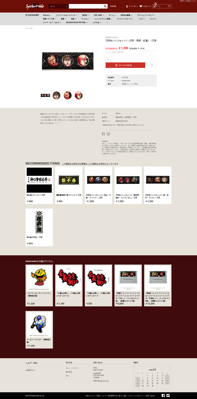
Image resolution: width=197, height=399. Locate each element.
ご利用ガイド (30, 370)
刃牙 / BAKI (98, 15)
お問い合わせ (150, 396)
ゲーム (111, 15)
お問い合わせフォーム (101, 381)
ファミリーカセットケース (65, 15)
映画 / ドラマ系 (48, 19)
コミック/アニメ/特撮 (102, 19)
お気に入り (147, 6)
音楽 (72, 19)
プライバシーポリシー (136, 396)
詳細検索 (113, 6)
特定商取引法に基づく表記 (117, 396)
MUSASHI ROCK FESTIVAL (76, 22)
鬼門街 (84, 15)
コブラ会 (96, 22)
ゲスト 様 (132, 6)
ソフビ (140, 19)
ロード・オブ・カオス (51, 22)
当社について (90, 396)
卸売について (101, 396)
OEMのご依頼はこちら (188, 1)
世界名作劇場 (125, 15)
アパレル (84, 19)
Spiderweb (37, 6)
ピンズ (152, 19)
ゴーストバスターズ (124, 19)
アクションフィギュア (145, 15)
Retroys (46, 15)
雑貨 (62, 19)
